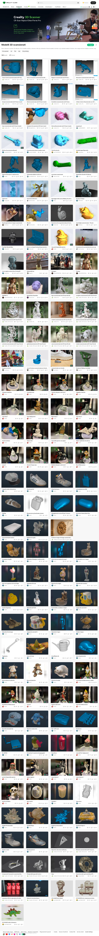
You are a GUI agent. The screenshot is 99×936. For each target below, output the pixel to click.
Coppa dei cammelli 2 (32, 632)
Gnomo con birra (6, 368)
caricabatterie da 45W (81, 489)
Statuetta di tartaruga (7, 632)
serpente (29, 319)
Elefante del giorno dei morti (58, 465)
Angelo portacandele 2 (57, 825)
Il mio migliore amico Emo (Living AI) (11, 271)
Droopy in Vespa (80, 198)
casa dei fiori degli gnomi (82, 753)
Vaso (52, 874)
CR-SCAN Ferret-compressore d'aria (85, 898)
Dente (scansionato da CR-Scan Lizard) (36, 101)
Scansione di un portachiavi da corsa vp (86, 247)
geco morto (30, 801)
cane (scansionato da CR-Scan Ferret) (60, 344)
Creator (26, 7)
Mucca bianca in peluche (8, 680)
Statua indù (30, 440)
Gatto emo (4, 198)
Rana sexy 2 (54, 416)
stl (11, 51)
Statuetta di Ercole (31, 583)
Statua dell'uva (30, 271)
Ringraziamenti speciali (45, 931)
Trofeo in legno (80, 632)
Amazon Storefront (63, 931)
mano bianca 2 (79, 777)
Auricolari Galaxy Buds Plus (83, 513)
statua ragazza (30, 777)
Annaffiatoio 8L (55, 656)
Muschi (29, 223)
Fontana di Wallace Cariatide (83, 368)
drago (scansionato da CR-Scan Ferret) (12, 319)
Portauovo (78, 728)
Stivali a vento (5, 849)
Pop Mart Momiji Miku (7, 247)
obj (19, 51)
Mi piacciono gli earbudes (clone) (35, 513)
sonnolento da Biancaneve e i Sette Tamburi (84, 680)
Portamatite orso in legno (82, 559)
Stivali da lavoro (55, 489)
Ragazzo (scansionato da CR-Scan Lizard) (60, 77)
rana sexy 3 (79, 416)
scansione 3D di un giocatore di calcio (11, 898)
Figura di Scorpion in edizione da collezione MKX (10, 174)
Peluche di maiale (55, 680)
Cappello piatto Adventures (9, 489)
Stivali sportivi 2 (31, 849)
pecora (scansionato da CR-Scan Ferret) (86, 319)
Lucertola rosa (30, 392)
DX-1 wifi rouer (55, 728)
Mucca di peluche (31, 680)
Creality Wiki (72, 931)
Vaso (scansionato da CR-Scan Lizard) (11, 126)
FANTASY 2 (5, 295)
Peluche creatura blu (32, 728)
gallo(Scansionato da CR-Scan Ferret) (36, 344)
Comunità (40, 7)
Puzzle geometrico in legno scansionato (12, 223)
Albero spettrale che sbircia (83, 440)
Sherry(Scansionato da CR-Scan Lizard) (61, 126)
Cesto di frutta (30, 656)
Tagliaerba (4, 656)
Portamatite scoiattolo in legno (59, 607)
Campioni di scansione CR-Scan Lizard (36, 126)
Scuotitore (54, 753)
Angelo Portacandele (7, 825)
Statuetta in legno (55, 632)
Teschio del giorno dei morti (58, 392)
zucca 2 (29, 704)
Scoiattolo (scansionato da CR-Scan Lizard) (60, 102)
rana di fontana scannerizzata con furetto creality (37, 368)
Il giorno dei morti (55, 704)
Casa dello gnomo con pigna (58, 440)
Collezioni (19, 7)
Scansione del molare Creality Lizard (36, 150)
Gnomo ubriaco (6, 440)
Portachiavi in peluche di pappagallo (36, 753)
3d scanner (5, 51)
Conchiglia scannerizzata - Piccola (84, 223)
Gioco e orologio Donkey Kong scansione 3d (37, 247)
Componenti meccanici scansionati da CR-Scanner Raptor (11, 874)
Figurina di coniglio (56, 583)
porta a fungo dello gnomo (8, 777)
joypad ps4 (79, 126)
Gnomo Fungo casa (32, 465)
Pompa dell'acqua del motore (34, 874)
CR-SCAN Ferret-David (57, 898)
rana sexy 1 (5, 416)
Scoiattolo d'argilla (7, 559)
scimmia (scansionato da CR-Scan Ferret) (12, 344)
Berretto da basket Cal (7, 728)
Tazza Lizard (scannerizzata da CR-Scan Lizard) (12, 77)
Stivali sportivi (30, 489)
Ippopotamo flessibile (32, 295)
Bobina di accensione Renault (9, 150)
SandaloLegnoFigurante (82, 150)
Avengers (53, 271)
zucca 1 (4, 465)
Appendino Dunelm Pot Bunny (83, 174)
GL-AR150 (4, 753)
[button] (94, 7)
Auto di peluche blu (81, 656)
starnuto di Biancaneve (82, 704)
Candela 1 (53, 801)
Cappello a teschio (80, 392)
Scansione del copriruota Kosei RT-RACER (85, 874)
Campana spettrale (7, 392)
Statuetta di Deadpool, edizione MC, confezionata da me (36, 559)
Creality (55, 931)
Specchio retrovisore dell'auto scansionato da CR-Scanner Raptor (60, 850)
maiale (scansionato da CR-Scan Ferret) (86, 344)
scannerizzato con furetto (57, 368)
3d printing (25, 51)
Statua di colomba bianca (33, 898)
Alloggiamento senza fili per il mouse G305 (60, 513)
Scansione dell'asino (32, 198)
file (15, 51)
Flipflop (4, 513)
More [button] (64, 7)
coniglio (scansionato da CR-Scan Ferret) (86, 295)
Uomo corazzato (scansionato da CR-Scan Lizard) (36, 77)
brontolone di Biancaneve (8, 704)
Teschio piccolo (55, 150)
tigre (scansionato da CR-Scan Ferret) (60, 295)
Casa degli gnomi (31, 416)
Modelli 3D (6, 7)
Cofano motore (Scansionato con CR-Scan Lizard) (85, 102)
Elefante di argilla (31, 537)
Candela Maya (30, 825)
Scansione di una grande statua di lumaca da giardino (61, 223)
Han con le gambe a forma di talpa (10, 583)
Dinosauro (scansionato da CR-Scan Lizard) (85, 77)
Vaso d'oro (78, 801)
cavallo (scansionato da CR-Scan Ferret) (61, 319)
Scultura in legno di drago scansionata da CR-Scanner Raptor (61, 537)
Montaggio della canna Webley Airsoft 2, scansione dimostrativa (61, 198)
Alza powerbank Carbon (8, 537)
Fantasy (78, 271)
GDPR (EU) (16, 931)
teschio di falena (6, 801)
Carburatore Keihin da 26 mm (34, 174)
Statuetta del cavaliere (81, 583)
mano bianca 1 (55, 777)
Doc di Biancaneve (80, 465)
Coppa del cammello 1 (81, 607)
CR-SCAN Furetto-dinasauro (9, 922)
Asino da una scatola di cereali (59, 559)
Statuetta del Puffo (31, 607)
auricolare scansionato (57, 174)
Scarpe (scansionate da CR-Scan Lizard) (12, 101)
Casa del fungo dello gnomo (58, 247)
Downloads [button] (48, 7)
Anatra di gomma (6, 607)
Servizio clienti (80, 931)
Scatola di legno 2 (80, 825)
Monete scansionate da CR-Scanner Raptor (85, 850)
